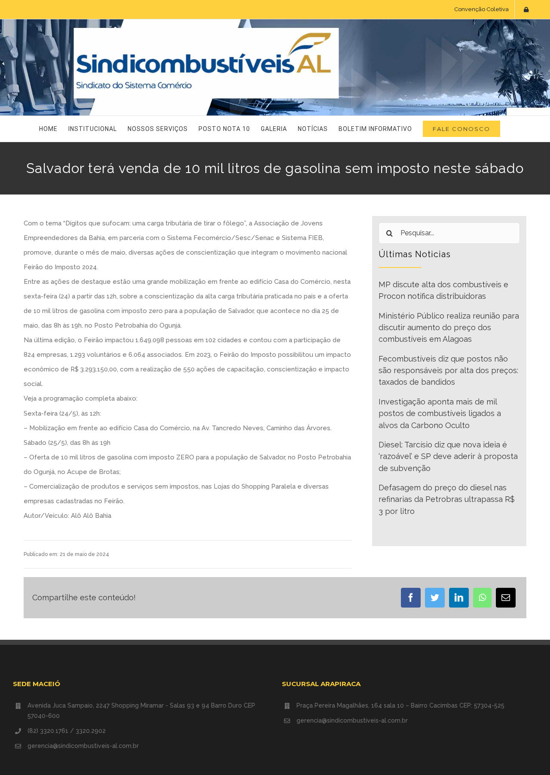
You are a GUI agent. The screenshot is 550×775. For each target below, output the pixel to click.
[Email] (506, 598)
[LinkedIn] (459, 598)
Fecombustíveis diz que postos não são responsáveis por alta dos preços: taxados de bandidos (448, 370)
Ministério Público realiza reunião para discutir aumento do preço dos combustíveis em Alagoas (449, 327)
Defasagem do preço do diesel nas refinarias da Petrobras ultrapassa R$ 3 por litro (447, 499)
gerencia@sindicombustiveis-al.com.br (83, 745)
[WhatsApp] (482, 598)
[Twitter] (435, 598)
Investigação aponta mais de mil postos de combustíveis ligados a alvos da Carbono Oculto (440, 413)
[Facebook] (411, 598)
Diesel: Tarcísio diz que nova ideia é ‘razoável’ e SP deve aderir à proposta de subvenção (448, 456)
